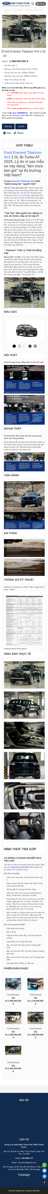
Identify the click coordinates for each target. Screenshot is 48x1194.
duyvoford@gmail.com (27, 1162)
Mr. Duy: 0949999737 (19, 113)
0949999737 (44, 1176)
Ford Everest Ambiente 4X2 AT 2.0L (13, 995)
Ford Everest (17, 10)
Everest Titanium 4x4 (22, 181)
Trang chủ (7, 10)
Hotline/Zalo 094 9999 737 (21, 867)
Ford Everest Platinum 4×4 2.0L (13, 1062)
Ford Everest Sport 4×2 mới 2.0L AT (35, 995)
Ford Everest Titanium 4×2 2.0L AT (13, 1028)
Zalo (8, 133)
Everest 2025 (19, 195)
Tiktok (20, 133)
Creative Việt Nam (32, 1191)
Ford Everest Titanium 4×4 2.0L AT (35, 1028)
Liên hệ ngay (35, 1169)
